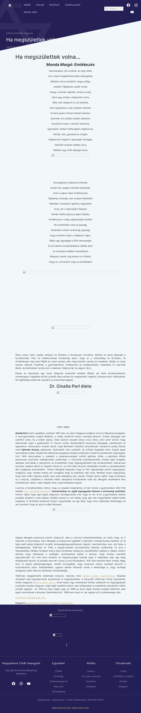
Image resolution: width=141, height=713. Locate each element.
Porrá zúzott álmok (45, 582)
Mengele (54, 603)
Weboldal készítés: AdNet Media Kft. (70, 707)
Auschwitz (30, 603)
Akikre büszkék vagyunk (19, 33)
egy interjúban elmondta (37, 491)
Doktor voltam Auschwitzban (99, 575)
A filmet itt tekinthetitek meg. (30, 597)
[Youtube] (132, 12)
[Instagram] (135, 5)
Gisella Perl (43, 603)
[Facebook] (128, 5)
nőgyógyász (66, 603)
